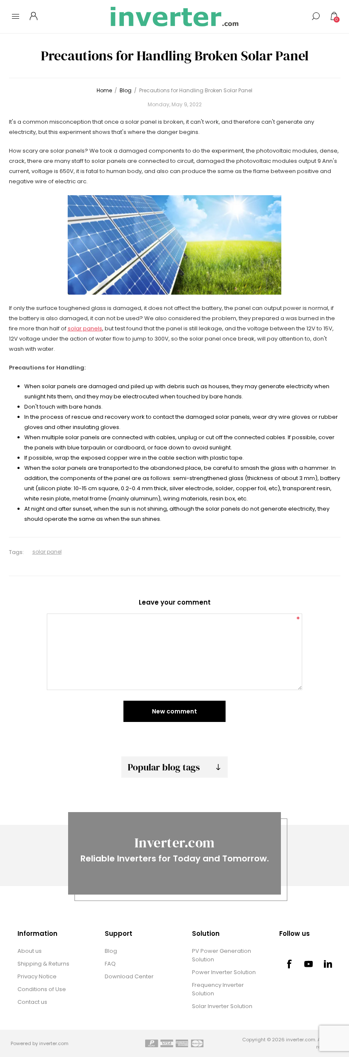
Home (104, 90)
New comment (174, 711)
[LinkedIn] (328, 963)
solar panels (85, 328)
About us (29, 951)
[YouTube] (308, 963)
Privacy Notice (37, 976)
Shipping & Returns (43, 964)
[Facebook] (289, 963)
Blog (111, 951)
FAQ (110, 964)
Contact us (32, 1002)
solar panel (47, 551)
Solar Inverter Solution (222, 1006)
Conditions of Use (41, 989)
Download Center (129, 976)
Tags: (16, 552)
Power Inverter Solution (224, 972)
